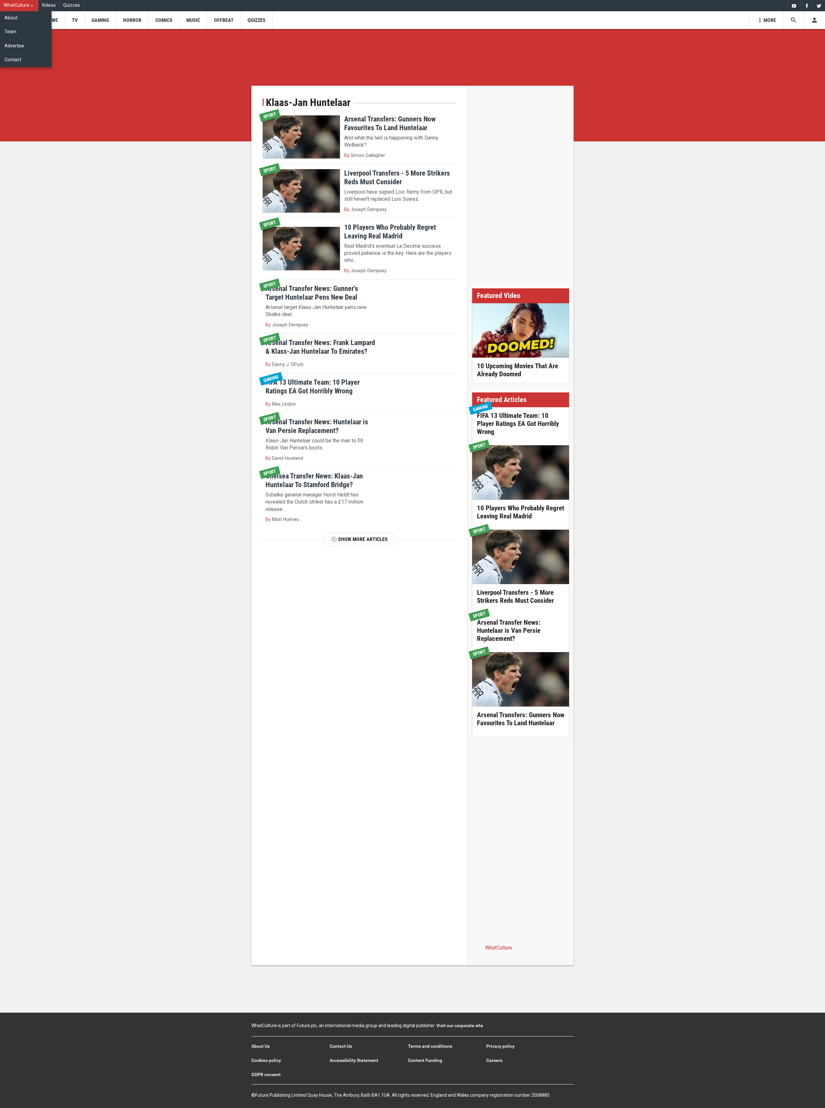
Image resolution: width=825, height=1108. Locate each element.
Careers (494, 1060)
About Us (260, 1046)
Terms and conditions (430, 1046)
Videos (49, 5)
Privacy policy (500, 1046)
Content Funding (425, 1060)
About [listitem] (11, 18)
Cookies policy (266, 1060)
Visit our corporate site (459, 1025)
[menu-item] (53, 20)
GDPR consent (266, 1074)
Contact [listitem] (13, 60)
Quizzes (71, 5)
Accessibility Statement (354, 1060)
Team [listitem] (10, 31)
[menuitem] (19, 5)
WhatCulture (498, 948)
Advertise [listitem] (14, 46)
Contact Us (341, 1046)
